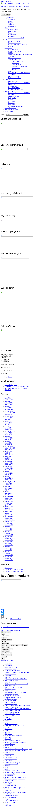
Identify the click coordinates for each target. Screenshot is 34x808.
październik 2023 (10, 448)
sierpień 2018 (9, 541)
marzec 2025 (8, 423)
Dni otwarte (8, 682)
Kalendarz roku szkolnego (12, 707)
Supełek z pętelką (17, 61)
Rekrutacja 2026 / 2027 (12, 757)
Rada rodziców (12, 81)
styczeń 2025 (8, 426)
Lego (6, 717)
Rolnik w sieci (9, 760)
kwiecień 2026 (9, 403)
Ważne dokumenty (10, 108)
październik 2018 (10, 538)
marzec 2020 (8, 511)
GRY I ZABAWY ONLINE (13, 687)
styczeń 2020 (8, 515)
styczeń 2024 (8, 443)
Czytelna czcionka (7, 639)
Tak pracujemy (9, 91)
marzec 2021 (8, 493)
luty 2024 (7, 441)
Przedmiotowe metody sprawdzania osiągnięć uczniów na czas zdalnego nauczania (18, 749)
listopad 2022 (9, 463)
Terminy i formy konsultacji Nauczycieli (17, 777)
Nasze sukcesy (12, 26)
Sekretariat (11, 101)
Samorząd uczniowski (14, 51)
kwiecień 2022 (9, 473)
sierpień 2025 (9, 416)
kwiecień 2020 (9, 510)
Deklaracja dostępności (11, 109)
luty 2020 (7, 513)
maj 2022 (7, 471)
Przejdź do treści (6, 1)
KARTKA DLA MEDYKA (13, 710)
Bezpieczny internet (14, 76)
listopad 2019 (9, 518)
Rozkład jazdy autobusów (12, 762)
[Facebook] (17, 610)
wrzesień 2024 (9, 433)
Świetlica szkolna (13, 96)
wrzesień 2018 (9, 540)
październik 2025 (10, 413)
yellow (3, 647)
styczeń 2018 (8, 553)
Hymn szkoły (12, 34)
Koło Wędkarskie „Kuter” (12, 714)
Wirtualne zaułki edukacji (12, 789)
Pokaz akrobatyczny (11, 385)
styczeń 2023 (8, 459)
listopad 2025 (9, 411)
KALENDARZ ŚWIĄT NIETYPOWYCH (18, 709)
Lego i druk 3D (16, 64)
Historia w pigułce (13, 29)
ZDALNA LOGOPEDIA (12, 800)
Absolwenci (11, 74)
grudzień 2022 (9, 461)
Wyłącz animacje (6, 655)
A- (2, 637)
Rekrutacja (11, 84)
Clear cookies (5, 651)
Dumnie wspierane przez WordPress (11, 630)
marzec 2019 (8, 530)
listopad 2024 (9, 429)
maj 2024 (7, 436)
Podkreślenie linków (7, 649)
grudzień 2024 (9, 428)
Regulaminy (8, 755)
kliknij (10, 377)
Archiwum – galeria (10, 669)
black (3, 645)
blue (17, 645)
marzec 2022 (8, 474)
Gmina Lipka (8, 568)
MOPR (10, 53)
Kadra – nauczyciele (14, 43)
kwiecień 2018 (9, 548)
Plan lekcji (8, 737)
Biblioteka (11, 94)
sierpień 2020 (9, 503)
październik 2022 (10, 464)
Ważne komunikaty (10, 785)
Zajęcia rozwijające (14, 59)
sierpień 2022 (9, 468)
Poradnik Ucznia (10, 745)
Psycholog (11, 103)
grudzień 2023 (9, 444)
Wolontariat (11, 56)
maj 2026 (7, 401)
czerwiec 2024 (9, 434)
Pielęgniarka (12, 98)
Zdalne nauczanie (10, 802)
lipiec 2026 (8, 398)
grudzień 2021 (9, 478)
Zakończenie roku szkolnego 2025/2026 (17, 386)
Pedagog (11, 99)
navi (8, 647)
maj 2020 (7, 508)
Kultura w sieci (9, 715)
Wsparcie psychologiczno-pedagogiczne (20, 54)
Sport (10, 21)
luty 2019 (7, 531)
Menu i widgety (6, 14)
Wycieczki (11, 24)
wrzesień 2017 (9, 560)
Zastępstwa (8, 799)
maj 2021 (7, 490)
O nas (6, 28)
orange (25, 645)
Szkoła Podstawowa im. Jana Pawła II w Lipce (15, 6)
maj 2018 (7, 546)
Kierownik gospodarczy (15, 106)
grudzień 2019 (9, 516)
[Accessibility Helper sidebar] (6, 632)
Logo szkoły (12, 31)
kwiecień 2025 (9, 421)
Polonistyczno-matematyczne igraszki (16, 742)
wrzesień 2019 (9, 521)
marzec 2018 (8, 550)
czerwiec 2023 (9, 451)
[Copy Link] (17, 616)
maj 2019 (7, 526)
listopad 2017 (9, 556)
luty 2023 (7, 458)
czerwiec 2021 (9, 488)
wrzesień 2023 (9, 449)
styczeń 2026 (8, 408)
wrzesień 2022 (9, 466)
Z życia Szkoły (9, 18)
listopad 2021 (9, 479)
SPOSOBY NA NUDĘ (12, 770)
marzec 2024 (8, 439)
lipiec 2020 (8, 505)
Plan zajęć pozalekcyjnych (12, 740)
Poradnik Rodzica (10, 744)
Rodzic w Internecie (11, 759)
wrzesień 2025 (9, 414)
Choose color (5, 643)
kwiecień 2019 (9, 528)
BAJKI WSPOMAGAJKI (16, 89)
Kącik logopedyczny (11, 699)
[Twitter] (17, 613)
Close (3, 634)
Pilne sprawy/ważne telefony (13, 735)
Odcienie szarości (6, 653)
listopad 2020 (9, 498)
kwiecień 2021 (9, 491)
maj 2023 (7, 453)
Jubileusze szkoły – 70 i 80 (16, 38)
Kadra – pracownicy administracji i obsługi (17, 705)
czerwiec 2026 (9, 399)
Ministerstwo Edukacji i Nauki (14, 571)
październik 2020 (10, 500)
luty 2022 (7, 476)
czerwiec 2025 (9, 418)
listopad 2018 (9, 536)
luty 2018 (7, 551)
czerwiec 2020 (9, 506)
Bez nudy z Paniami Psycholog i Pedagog (17, 672)
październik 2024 (10, 431)
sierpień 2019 (9, 523)
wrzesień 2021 (9, 483)
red (21, 645)
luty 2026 (7, 406)
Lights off (4, 657)
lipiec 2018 (8, 543)
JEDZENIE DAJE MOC (12, 695)
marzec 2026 (8, 404)
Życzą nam (11, 36)
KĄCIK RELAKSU (11, 700)
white (7, 645)
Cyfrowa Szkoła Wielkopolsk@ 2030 (16, 679)
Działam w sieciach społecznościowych (16, 684)
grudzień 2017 (9, 555)
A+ (5, 637)
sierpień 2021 (9, 485)
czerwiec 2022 (9, 469)
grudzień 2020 (9, 496)
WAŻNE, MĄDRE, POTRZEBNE (19, 73)
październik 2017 (10, 558)
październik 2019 (10, 520)
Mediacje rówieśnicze (14, 58)
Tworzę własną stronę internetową (15, 779)
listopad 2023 (9, 446)
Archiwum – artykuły (11, 667)
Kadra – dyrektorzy (14, 41)
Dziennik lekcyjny (13, 49)
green (12, 645)
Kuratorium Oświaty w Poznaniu (14, 569)
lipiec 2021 (8, 486)
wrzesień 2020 (9, 501)
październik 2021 (10, 481)
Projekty (10, 23)
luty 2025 (7, 424)
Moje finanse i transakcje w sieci (14, 725)
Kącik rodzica (9, 79)
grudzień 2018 (9, 535)
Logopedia (11, 104)
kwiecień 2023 (9, 454)
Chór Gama (15, 63)
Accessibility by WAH (7, 660)
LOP (6, 722)
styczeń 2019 (8, 533)
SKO (9, 71)
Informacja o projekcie (11, 694)
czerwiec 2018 (9, 545)
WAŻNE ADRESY (14, 88)
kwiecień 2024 (9, 438)
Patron (10, 33)
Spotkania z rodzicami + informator (15, 772)
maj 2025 (7, 419)
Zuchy (14, 69)
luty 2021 (7, 495)
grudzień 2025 (9, 409)
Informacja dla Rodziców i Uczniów (15, 692)
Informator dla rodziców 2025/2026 (19, 83)
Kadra (6, 39)
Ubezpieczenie (12, 86)
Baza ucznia (8, 48)
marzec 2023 (8, 456)
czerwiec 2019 (9, 525)
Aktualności (11, 19)
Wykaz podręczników (14, 78)
